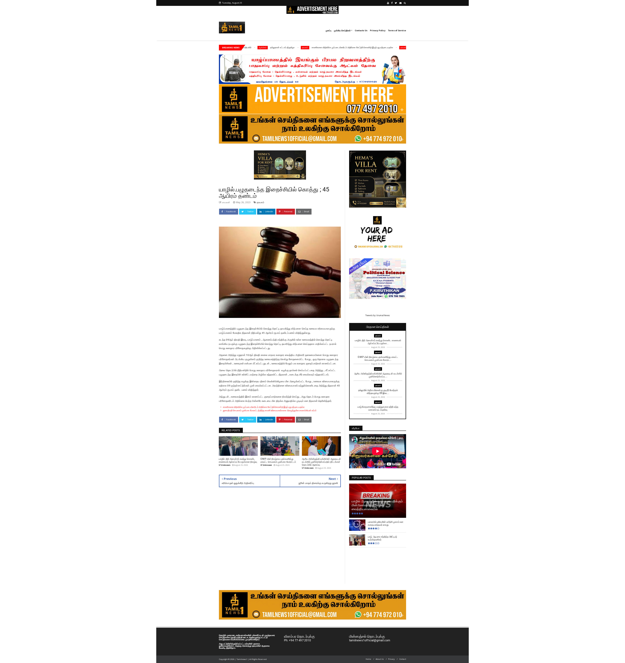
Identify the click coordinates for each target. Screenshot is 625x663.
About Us (380, 659)
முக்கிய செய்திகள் (342, 30)
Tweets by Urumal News (377, 315)
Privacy (391, 659)
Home (368, 659)
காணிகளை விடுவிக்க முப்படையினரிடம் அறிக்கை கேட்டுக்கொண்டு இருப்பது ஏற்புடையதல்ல (292, 47)
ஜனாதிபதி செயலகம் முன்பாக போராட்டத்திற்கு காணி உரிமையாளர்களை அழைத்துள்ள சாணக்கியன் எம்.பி (397, 47)
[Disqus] (280, 537)
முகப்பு (329, 30)
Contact (402, 659)
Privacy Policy (377, 30)
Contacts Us (361, 30)
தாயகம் (245, 47)
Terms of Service (397, 30)
